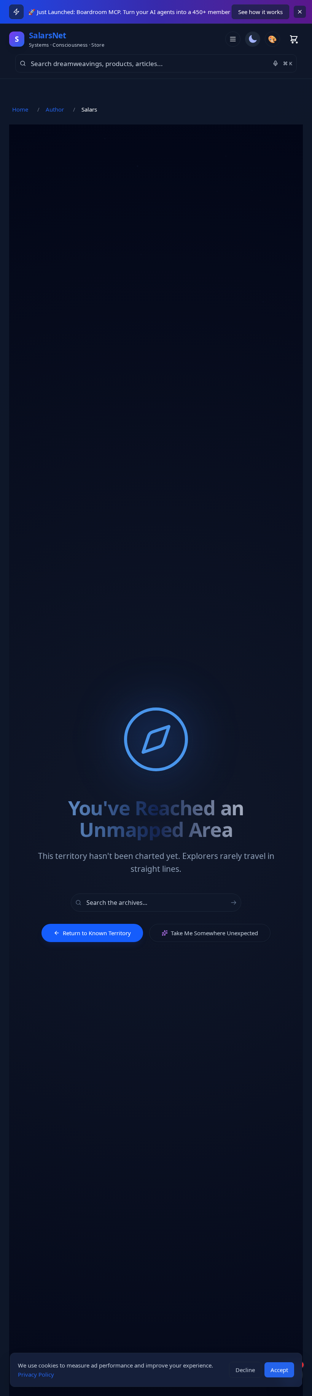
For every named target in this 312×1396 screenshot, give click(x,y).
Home (20, 109)
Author (55, 109)
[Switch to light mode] (252, 39)
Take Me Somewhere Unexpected (214, 933)
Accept (279, 1370)
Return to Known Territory (97, 933)
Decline (245, 1370)
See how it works (260, 12)
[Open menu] (232, 39)
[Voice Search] (275, 63)
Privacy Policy (36, 1374)
